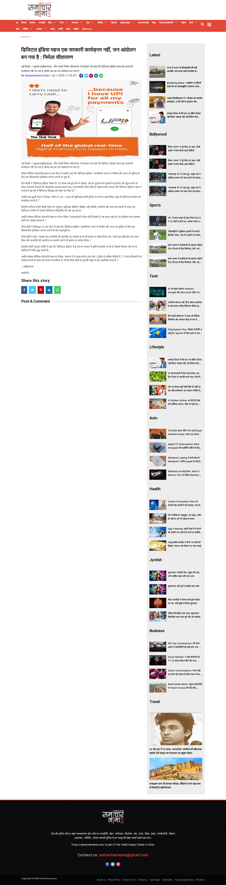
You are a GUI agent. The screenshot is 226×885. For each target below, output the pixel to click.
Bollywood (158, 134)
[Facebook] (107, 864)
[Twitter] (113, 864)
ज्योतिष (25, 29)
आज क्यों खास (143, 22)
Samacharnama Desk (37, 75)
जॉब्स (68, 29)
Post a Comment (35, 301)
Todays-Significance (184, 880)
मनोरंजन (75, 22)
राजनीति (42, 22)
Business (25, 36)
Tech (153, 276)
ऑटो (191, 22)
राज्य (62, 22)
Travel (154, 701)
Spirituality (167, 880)
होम (17, 23)
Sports (155, 205)
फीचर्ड (23, 22)
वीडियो (100, 22)
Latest (154, 55)
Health (154, 489)
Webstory (87, 29)
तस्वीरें (60, 29)
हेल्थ (17, 29)
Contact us (142, 880)
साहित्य (76, 29)
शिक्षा (154, 22)
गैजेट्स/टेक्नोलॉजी (166, 22)
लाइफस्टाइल (125, 22)
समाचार (32, 22)
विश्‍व (50, 22)
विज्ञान (183, 22)
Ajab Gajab (155, 880)
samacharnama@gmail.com (113, 855)
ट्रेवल (52, 29)
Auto (153, 418)
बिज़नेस (114, 22)
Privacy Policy (114, 880)
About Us (101, 880)
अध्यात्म (39, 29)
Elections (200, 880)
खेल (88, 22)
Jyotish (155, 560)
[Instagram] (118, 864)
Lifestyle (156, 347)
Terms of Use (129, 880)
